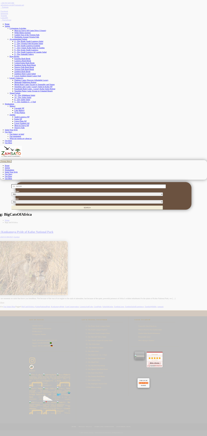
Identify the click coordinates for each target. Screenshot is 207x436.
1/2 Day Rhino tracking (93, 387)
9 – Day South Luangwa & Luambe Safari (30, 52)
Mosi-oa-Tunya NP (21, 126)
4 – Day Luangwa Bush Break (95, 358)
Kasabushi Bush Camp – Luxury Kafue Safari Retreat (34, 89)
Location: (15, 199)
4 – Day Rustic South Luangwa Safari (28, 41)
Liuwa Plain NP (20, 121)
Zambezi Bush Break (22, 72)
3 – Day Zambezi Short (93, 380)
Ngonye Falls (19, 128)
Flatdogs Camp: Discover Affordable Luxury (31, 80)
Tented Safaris (15, 93)
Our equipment (15, 136)
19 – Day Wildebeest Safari (24, 95)
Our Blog (8, 143)
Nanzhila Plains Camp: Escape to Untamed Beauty (33, 91)
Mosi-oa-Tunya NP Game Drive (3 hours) (30, 31)
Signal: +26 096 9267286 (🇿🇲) (42, 343)
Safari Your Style (11, 130)
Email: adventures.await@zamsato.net (44, 340)
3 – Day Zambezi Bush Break (95, 376)
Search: (14, 183)
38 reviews (155, 360)
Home (7, 24)
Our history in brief (17, 134)
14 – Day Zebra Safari (22, 97)
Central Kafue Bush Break (24, 63)
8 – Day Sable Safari (22, 100)
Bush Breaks (14, 56)
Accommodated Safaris (18, 39)
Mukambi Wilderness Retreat (25, 82)
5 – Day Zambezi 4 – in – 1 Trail (96, 355)
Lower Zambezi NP (21, 123)
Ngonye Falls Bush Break (24, 67)
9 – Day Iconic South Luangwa (26, 50)
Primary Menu (6, 161)
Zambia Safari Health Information (149, 333)
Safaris (7, 26)
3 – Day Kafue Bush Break (94, 373)
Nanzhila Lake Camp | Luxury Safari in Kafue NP (33, 87)
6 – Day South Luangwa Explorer (27, 46)
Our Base (8, 141)
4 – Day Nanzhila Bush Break (95, 366)
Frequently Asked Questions (147, 326)
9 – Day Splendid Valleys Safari (96, 337)
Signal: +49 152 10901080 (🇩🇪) (42, 346)
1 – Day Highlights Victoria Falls (96, 384)
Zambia (12, 115)
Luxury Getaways (16, 78)
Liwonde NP (19, 108)
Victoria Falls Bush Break (24, 69)
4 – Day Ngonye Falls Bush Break (97, 369)
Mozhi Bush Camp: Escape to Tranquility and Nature (34, 84)
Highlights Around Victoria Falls (26, 37)
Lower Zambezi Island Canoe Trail (27, 76)
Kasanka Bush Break (22, 59)
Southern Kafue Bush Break (25, 65)
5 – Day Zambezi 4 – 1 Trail (25, 102)
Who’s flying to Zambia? (146, 340)
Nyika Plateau (19, 113)
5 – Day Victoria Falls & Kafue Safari (28, 43)
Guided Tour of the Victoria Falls (26, 35)
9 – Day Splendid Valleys (24, 54)
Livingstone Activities (18, 28)
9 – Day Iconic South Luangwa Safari (98, 333)
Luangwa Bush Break (22, 61)
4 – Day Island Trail (92, 362)
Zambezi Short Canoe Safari (25, 74)
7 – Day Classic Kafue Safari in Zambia (29, 48)
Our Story (8, 132)
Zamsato (155, 354)
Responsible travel (144, 337)
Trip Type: (15, 191)
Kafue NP (18, 119)
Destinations (9, 104)
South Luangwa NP (21, 117)
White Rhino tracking (22, 33)
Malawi (12, 106)
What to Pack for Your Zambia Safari (150, 330)
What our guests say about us (21, 138)
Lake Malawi (19, 110)
